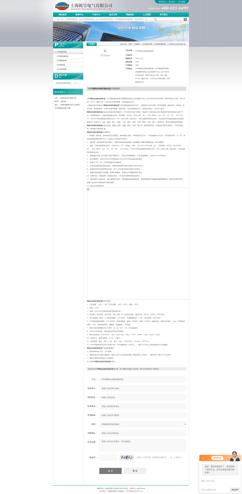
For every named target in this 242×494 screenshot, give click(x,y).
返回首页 (162, 2)
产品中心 (96, 15)
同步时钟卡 (139, 19)
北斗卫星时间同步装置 (104, 19)
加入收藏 (181, 2)
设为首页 (171, 2)
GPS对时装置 (62, 69)
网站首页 (63, 15)
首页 (130, 44)
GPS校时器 (61, 65)
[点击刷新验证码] (127, 457)
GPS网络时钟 (62, 61)
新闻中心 (79, 15)
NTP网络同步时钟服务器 (124, 19)
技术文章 (113, 15)
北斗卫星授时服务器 (86, 19)
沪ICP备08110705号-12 (134, 491)
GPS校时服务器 (71, 19)
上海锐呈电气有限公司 (91, 6)
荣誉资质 (130, 15)
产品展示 (137, 44)
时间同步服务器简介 (64, 83)
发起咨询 (235, 490)
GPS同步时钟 (62, 52)
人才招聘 (147, 15)
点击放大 (106, 56)
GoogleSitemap (140, 488)
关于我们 (163, 15)
